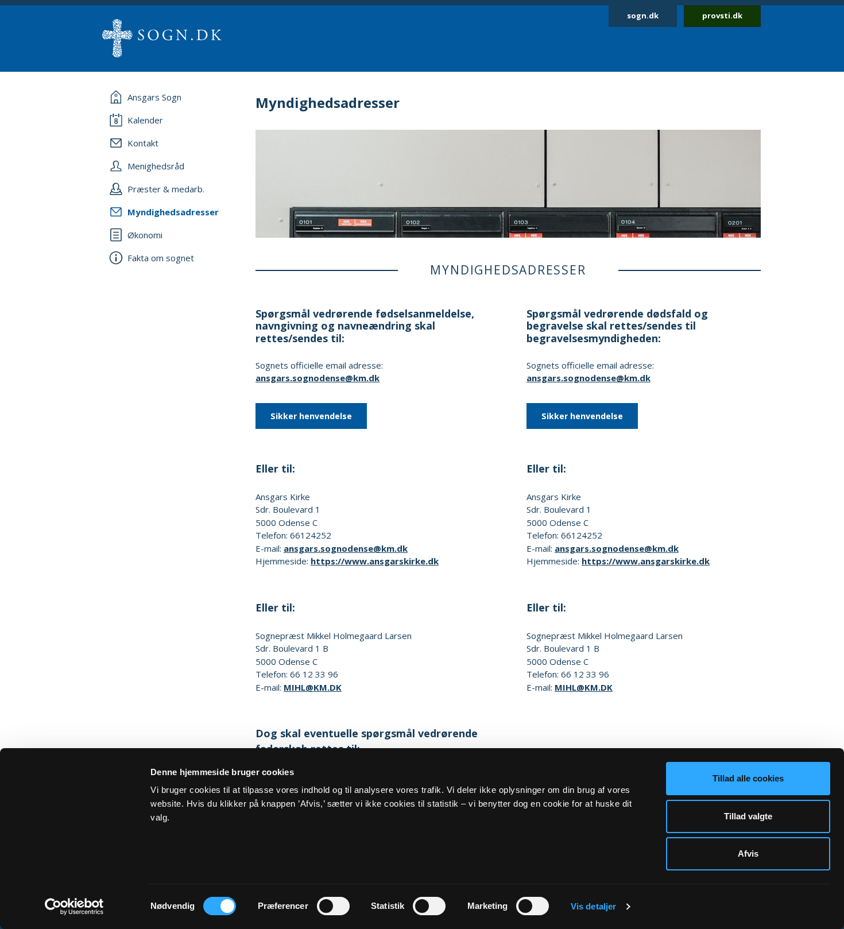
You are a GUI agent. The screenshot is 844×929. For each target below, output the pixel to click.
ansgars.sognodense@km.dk (317, 378)
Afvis (748, 853)
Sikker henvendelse (311, 416)
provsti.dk (722, 15)
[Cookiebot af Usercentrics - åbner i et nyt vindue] (74, 906)
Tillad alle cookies (748, 778)
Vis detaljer (593, 906)
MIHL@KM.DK (313, 687)
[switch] (333, 906)
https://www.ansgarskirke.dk (375, 561)
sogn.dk (643, 15)
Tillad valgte (748, 816)
